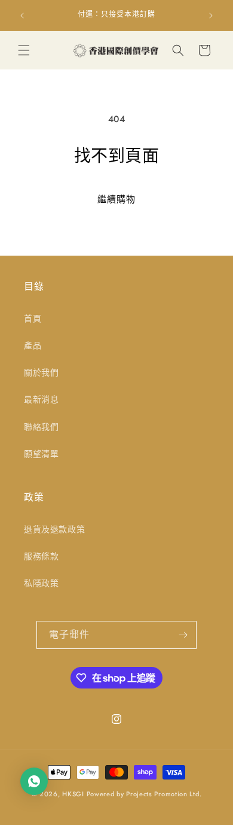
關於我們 (41, 372)
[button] (24, 50)
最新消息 (41, 399)
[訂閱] (183, 635)
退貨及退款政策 (54, 529)
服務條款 (41, 556)
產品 (32, 345)
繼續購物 (116, 199)
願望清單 (41, 454)
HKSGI (73, 794)
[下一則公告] (211, 15)
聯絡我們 (41, 427)
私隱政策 (41, 583)
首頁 (32, 318)
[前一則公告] (22, 15)
